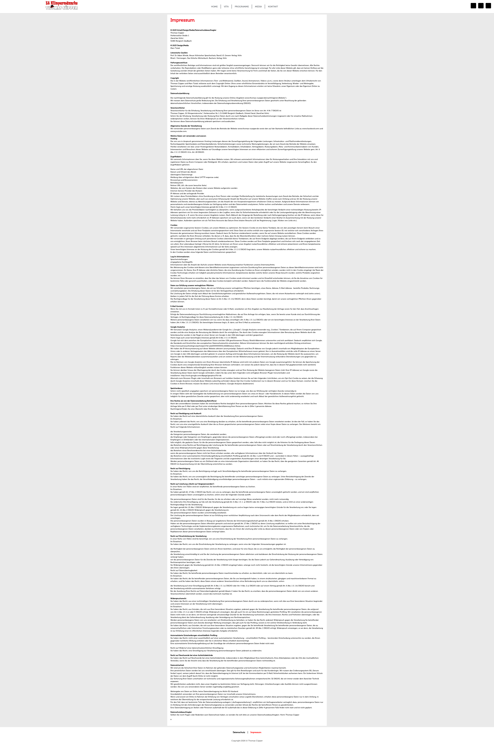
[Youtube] (481, 5)
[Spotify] (488, 5)
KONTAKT (273, 6)
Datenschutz (239, 732)
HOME (214, 6)
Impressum (255, 732)
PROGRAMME (242, 6)
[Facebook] (473, 5)
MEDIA (258, 6)
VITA (226, 6)
